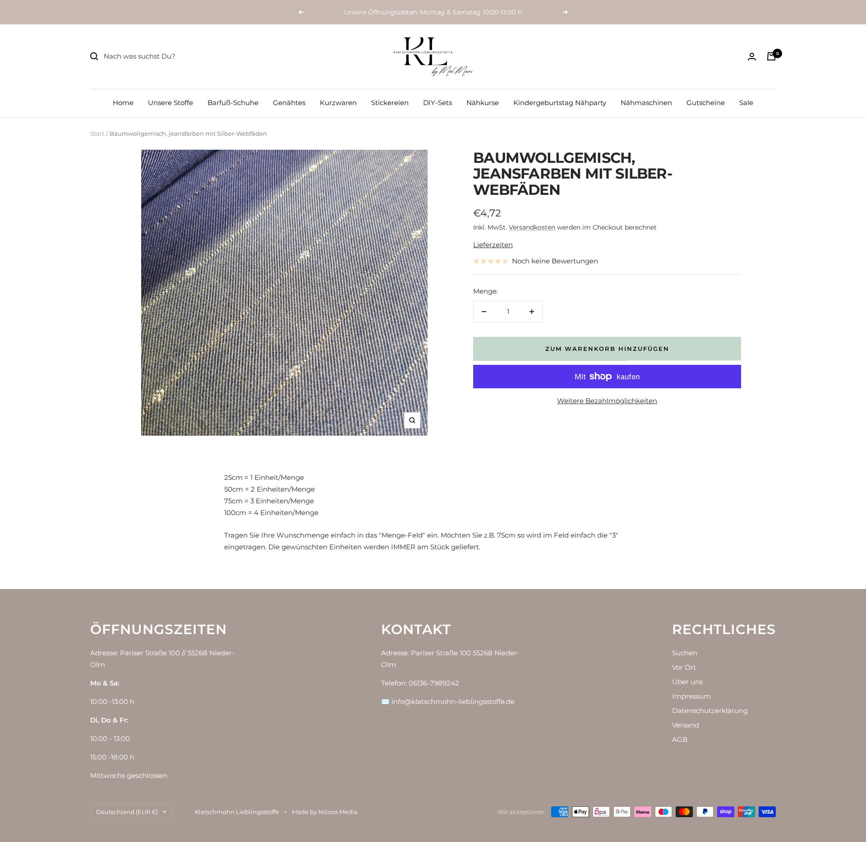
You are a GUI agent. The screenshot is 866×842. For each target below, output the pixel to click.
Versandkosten (532, 227)
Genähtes (289, 102)
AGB (679, 739)
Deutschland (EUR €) (127, 811)
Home (123, 102)
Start (97, 133)
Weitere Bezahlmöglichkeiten (607, 400)
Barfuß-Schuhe (232, 102)
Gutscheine (705, 102)
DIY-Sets (437, 102)
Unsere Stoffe (170, 102)
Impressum (691, 696)
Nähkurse (482, 102)
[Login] (752, 56)
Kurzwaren (338, 102)
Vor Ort (684, 667)
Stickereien (390, 102)
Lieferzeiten (493, 244)
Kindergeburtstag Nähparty (559, 102)
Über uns (687, 681)
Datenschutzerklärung (710, 710)
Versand (685, 725)
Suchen (684, 653)
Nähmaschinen (646, 102)
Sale (746, 102)
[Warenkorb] (771, 56)
